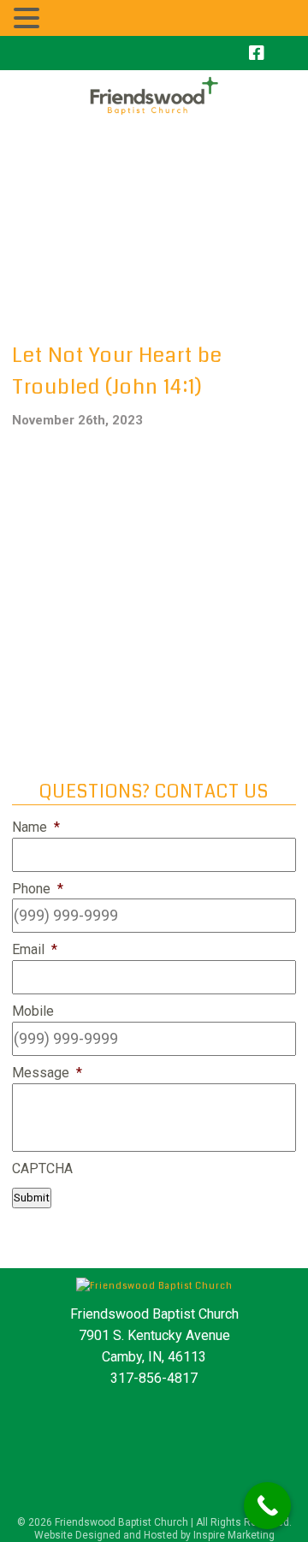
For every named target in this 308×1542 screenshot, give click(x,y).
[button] (29, 18)
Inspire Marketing (234, 1535)
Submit (32, 1197)
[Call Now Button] (267, 1505)
